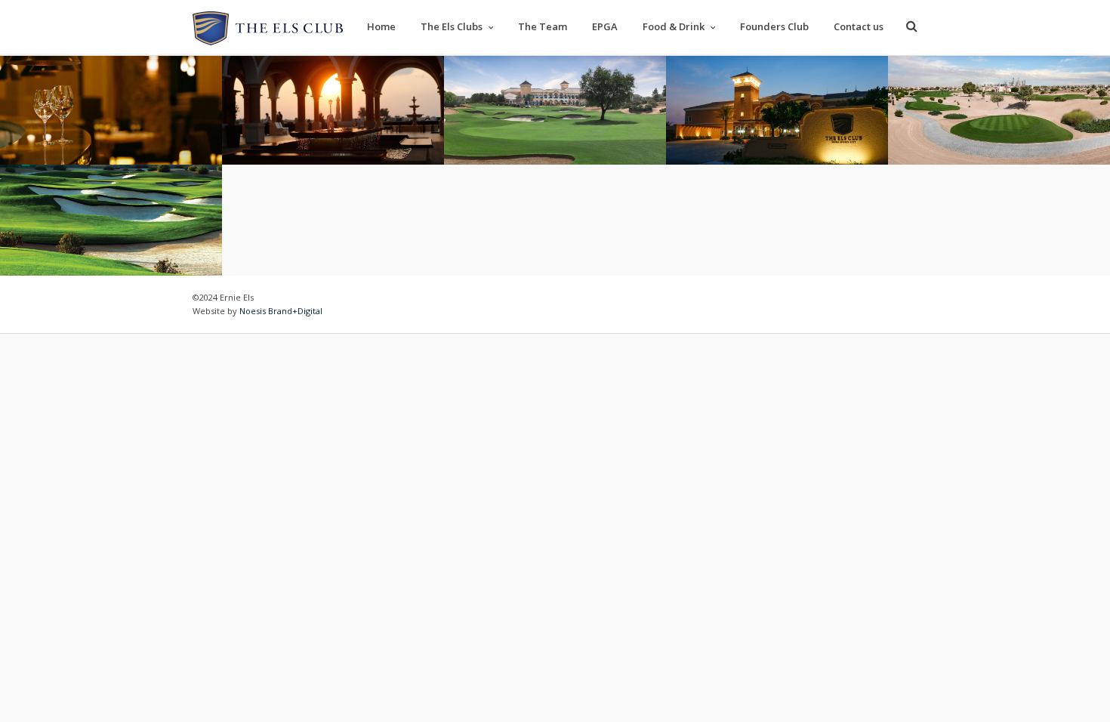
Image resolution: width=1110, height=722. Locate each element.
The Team (542, 26)
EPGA (605, 26)
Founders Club (774, 26)
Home (381, 26)
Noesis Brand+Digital (280, 310)
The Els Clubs (452, 26)
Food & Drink (674, 26)
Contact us (858, 26)
